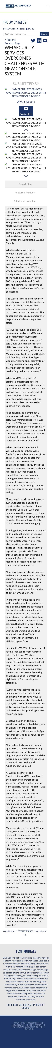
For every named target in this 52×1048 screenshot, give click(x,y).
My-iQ (31, 29)
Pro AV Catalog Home (13, 29)
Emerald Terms (9, 931)
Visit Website (27, 101)
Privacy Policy (25, 930)
